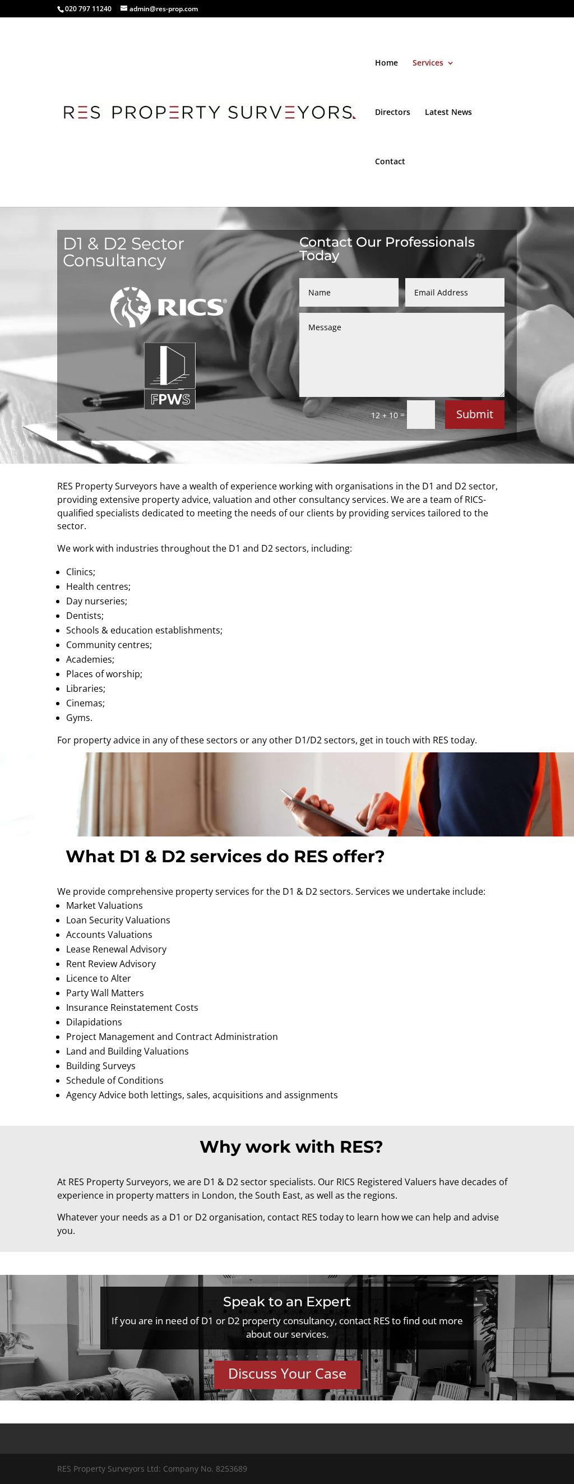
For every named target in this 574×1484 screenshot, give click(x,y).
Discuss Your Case (287, 1373)
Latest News (448, 112)
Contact (390, 162)
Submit (474, 414)
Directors (392, 112)
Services (428, 63)
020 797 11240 (88, 8)
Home (386, 63)
